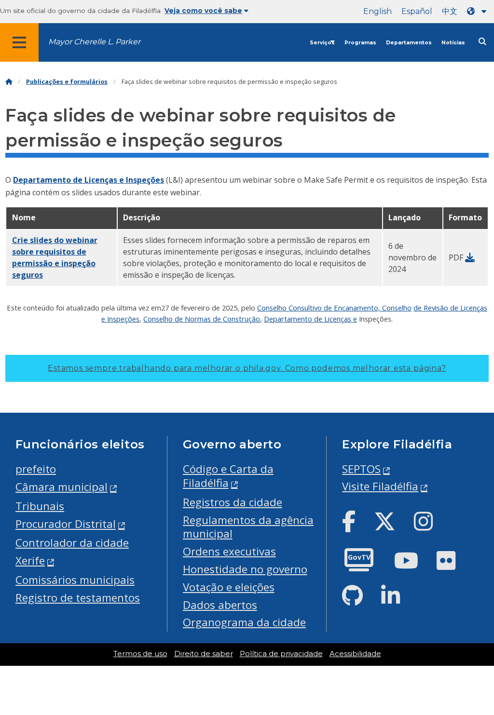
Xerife (30, 560)
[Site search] (482, 42)
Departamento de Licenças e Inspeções (88, 180)
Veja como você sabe (203, 10)
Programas (360, 43)
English (377, 11)
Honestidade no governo (245, 569)
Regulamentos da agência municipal (248, 527)
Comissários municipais (75, 579)
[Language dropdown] (478, 11)
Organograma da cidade (244, 622)
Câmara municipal (61, 486)
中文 (449, 11)
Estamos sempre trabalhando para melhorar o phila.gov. (247, 368)
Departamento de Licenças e (310, 319)
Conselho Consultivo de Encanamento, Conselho (334, 307)
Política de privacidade (281, 653)
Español (416, 11)
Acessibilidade (355, 653)
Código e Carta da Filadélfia (228, 475)
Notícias (453, 43)
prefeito (35, 468)
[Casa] (8, 82)
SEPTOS (361, 468)
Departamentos (409, 43)
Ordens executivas (229, 551)
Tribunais (39, 506)
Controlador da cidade (72, 542)
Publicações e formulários (67, 82)
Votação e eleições (228, 587)
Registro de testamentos (77, 597)
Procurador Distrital (65, 523)
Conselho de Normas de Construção (201, 319)
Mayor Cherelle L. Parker (94, 41)
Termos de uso (140, 653)
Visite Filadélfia (380, 486)
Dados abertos (220, 604)
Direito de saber (203, 653)
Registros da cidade (232, 502)
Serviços (322, 43)
